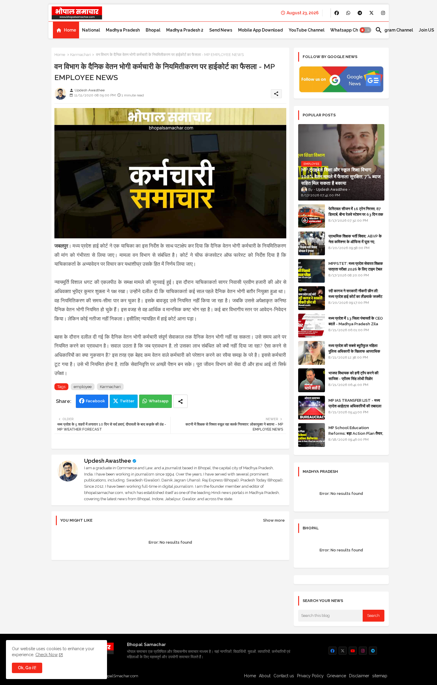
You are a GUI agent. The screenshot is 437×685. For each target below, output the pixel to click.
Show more (274, 520)
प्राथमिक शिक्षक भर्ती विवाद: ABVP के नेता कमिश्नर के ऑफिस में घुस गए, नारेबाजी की (355, 241)
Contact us (283, 675)
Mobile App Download (260, 30)
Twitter (127, 401)
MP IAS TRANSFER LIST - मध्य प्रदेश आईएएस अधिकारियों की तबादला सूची (354, 405)
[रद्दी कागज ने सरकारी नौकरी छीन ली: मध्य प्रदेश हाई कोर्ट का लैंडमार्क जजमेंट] (311, 298)
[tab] (66, 30)
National (91, 30)
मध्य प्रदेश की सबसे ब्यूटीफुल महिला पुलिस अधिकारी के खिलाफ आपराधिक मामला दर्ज (354, 351)
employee (83, 386)
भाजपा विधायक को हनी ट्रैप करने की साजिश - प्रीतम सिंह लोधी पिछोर (353, 376)
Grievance (336, 675)
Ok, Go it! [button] (27, 667)
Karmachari (80, 54)
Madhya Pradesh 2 (184, 30)
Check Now (46, 654)
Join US (426, 30)
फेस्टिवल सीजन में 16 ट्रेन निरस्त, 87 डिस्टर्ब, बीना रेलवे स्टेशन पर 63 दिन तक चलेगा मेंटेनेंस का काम (355, 214)
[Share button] (180, 401)
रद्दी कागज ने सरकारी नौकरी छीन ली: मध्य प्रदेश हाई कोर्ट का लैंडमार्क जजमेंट (355, 293)
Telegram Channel (394, 30)
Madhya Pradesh (123, 30)
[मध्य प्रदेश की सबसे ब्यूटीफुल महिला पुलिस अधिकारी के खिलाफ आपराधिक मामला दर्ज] (311, 353)
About (265, 675)
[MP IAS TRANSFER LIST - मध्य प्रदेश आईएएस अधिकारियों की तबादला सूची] (311, 408)
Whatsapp (159, 401)
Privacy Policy (310, 675)
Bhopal (153, 30)
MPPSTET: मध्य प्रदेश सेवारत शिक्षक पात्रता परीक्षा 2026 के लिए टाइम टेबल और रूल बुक (355, 268)
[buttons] (336, 13)
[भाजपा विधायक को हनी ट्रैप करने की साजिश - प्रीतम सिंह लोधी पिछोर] (311, 380)
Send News (220, 30)
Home (70, 30)
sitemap (379, 675)
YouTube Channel (306, 30)
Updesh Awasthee (107, 461)
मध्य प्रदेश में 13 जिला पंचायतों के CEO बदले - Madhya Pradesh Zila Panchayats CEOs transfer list (355, 326)
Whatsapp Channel (349, 30)
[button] (365, 30)
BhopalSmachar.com (119, 676)
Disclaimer (359, 675)
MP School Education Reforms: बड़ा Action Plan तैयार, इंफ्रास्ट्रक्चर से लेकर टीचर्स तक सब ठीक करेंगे (355, 436)
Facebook (95, 401)
